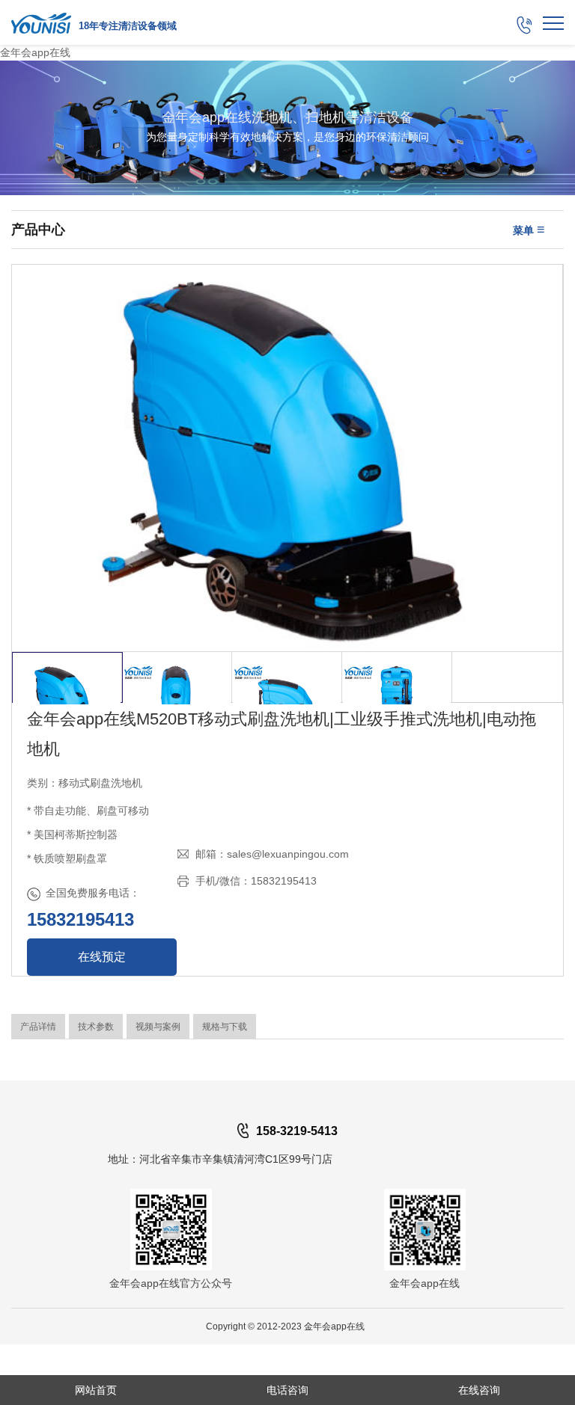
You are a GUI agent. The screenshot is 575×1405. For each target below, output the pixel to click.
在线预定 (102, 956)
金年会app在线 (35, 52)
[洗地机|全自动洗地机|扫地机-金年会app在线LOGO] (41, 22)
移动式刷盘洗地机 (100, 783)
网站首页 (96, 1390)
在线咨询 (479, 1390)
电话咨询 (287, 1390)
